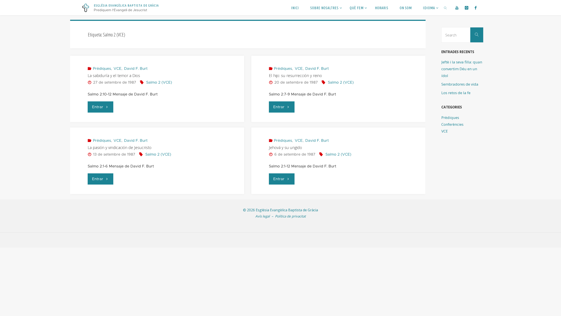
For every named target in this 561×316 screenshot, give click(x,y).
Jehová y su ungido (285, 147)
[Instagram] (467, 7)
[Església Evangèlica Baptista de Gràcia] (85, 7)
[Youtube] (457, 7)
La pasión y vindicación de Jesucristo (119, 147)
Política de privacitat (290, 216)
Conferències (452, 124)
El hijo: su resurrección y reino (295, 75)
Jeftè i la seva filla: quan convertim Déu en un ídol (461, 68)
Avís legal (262, 216)
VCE (117, 68)
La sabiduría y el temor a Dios (114, 75)
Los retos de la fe (455, 92)
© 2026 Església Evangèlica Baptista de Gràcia (280, 210)
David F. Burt (135, 68)
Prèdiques (102, 68)
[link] (445, 7)
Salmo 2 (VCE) (159, 82)
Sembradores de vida (459, 84)
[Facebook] (475, 7)
